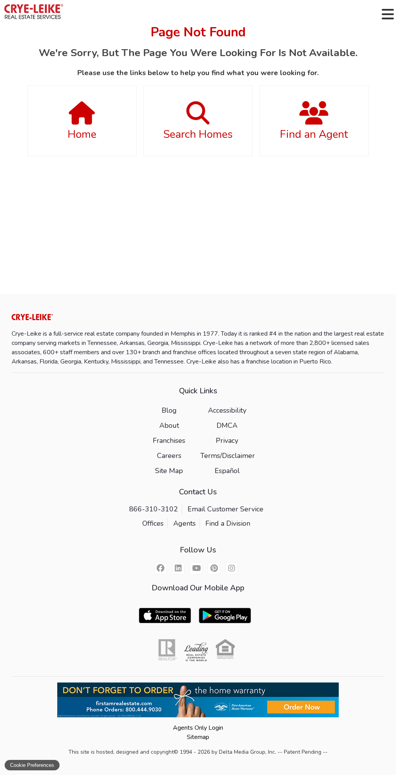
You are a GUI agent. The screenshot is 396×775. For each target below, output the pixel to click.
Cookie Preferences (32, 765)
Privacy (227, 440)
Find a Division (227, 523)
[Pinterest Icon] (214, 568)
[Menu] (388, 14)
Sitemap (198, 737)
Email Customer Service (225, 509)
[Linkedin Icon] (178, 568)
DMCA (227, 425)
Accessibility (227, 410)
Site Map (169, 470)
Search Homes (198, 134)
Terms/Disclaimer (227, 455)
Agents (184, 523)
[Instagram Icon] (231, 568)
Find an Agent (314, 134)
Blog (169, 410)
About (169, 425)
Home (82, 134)
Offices (153, 523)
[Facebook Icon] (160, 568)
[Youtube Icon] (196, 568)
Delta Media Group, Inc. (247, 752)
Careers (169, 455)
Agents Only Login (198, 728)
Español (227, 470)
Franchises (169, 440)
